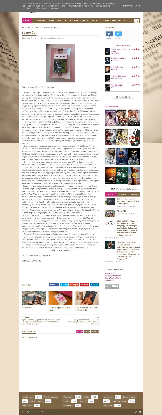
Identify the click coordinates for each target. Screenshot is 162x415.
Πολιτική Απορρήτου (113, 276)
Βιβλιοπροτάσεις (34, 27)
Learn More (128, 6)
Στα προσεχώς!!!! (111, 107)
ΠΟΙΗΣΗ (95, 21)
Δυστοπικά (108, 397)
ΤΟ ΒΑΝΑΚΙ (27, 307)
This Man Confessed (118, 76)
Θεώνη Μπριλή (116, 53)
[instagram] (140, 412)
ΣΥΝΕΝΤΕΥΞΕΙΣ (118, 21)
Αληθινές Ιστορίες (50, 397)
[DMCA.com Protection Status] (112, 288)
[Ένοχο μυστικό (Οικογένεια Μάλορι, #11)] (122, 145)
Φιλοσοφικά (68, 405)
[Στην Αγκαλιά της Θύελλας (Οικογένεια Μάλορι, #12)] (110, 164)
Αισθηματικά (27, 397)
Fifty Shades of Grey (118, 58)
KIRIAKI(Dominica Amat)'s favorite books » (125, 189)
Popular (122, 194)
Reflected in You (117, 67)
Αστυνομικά (68, 397)
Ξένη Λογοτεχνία (129, 397)
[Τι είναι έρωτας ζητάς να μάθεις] (107, 54)
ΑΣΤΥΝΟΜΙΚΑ (39, 21)
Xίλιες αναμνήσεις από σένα (59, 308)
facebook (95, 331)
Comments (134, 194)
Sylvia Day (115, 69)
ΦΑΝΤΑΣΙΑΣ (62, 21)
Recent (110, 194)
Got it (137, 6)
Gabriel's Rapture (117, 85)
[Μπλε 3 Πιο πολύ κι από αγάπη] (122, 183)
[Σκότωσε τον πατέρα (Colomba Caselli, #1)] (134, 164)
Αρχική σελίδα (110, 273)
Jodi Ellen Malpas (117, 78)
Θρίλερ (86, 397)
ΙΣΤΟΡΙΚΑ (74, 21)
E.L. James (115, 60)
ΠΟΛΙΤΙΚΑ (85, 21)
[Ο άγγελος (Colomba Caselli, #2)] (110, 183)
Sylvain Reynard (116, 87)
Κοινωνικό (46, 27)
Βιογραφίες (27, 405)
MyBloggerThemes (56, 412)
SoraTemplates (34, 412)
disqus (87, 331)
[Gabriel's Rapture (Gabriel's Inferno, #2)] (107, 90)
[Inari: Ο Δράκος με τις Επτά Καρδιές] (122, 164)
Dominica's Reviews (123, 46)
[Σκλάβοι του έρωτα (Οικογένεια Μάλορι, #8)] (134, 126)
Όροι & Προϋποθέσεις (113, 278)
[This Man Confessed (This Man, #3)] (107, 82)
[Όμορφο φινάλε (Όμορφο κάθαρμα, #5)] (134, 145)
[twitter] (136, 412)
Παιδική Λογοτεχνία (119, 401)
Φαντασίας (108, 405)
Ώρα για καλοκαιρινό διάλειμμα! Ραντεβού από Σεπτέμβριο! (128, 201)
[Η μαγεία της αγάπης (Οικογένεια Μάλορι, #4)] (110, 126)
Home (27, 21)
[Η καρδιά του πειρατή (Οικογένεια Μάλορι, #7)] (122, 126)
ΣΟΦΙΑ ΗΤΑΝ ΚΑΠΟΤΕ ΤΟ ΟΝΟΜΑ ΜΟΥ (86, 308)
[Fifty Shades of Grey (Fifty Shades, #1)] (107, 64)
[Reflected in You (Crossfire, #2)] (107, 72)
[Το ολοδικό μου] (134, 184)
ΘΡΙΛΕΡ (51, 21)
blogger (79, 331)
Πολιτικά (83, 401)
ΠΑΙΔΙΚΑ (105, 21)
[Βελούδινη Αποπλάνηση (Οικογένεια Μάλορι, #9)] (110, 145)
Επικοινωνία (109, 281)
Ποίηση (66, 401)
